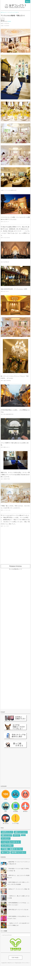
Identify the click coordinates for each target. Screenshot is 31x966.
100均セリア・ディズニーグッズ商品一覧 (18, 889)
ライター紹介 (15, 823)
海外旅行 (25, 811)
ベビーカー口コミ (11, 842)
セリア (23, 835)
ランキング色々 (7, 845)
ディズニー (5, 838)
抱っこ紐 (5, 852)
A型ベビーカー (21, 832)
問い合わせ (6, 823)
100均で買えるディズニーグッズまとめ (18, 909)
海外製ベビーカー (18, 852)
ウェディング (25, 799)
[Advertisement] (15, 545)
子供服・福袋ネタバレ (12, 849)
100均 (5, 799)
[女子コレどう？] (15, 7)
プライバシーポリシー (26, 962)
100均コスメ (7, 832)
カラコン (16, 835)
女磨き (15, 799)
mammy (9, 21)
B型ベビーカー (6, 835)
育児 (6, 811)
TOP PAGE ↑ (15, 957)
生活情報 (15, 811)
